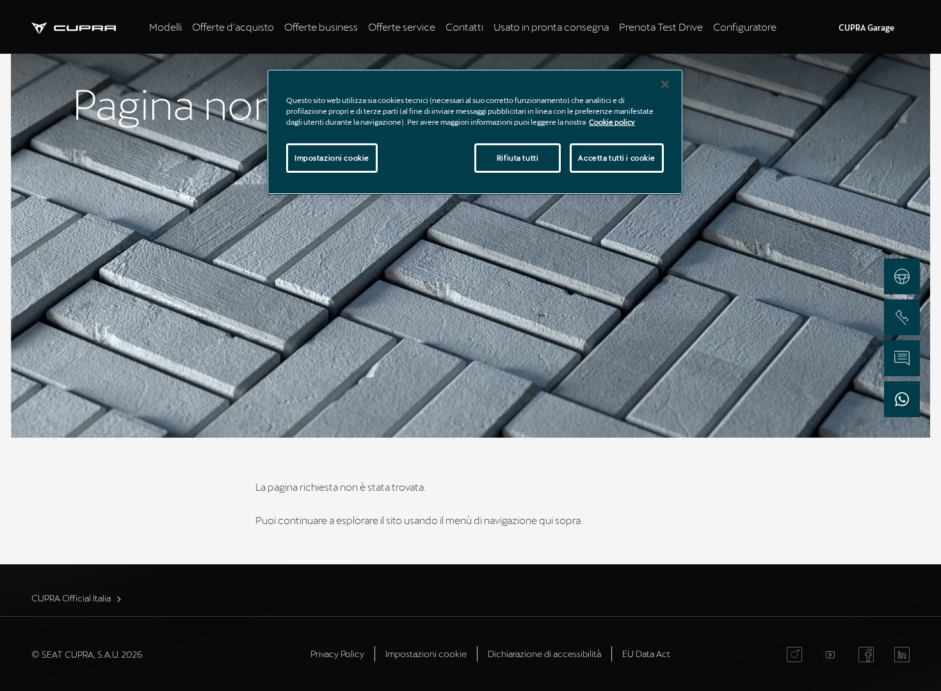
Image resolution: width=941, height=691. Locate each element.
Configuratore (744, 26)
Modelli (165, 26)
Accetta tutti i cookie (616, 158)
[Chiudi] (665, 84)
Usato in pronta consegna (551, 26)
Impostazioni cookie (331, 158)
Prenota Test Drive (661, 26)
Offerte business (321, 26)
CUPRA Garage (866, 27)
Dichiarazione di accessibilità (544, 653)
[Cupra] (87, 26)
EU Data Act (646, 653)
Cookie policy (612, 122)
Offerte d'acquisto (233, 26)
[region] (475, 132)
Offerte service (401, 26)
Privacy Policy (337, 653)
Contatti (464, 26)
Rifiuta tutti (517, 158)
